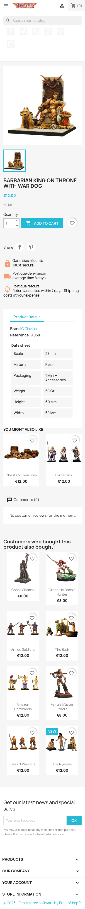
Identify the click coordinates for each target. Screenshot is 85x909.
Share (19, 247)
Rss (35, 31)
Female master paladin (62, 706)
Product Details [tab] (27, 317)
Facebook (11, 31)
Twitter (23, 31)
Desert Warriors (23, 764)
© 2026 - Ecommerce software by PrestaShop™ (42, 903)
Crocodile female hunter (62, 592)
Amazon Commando (23, 706)
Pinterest (60, 31)
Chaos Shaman (23, 590)
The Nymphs (62, 764)
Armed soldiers (23, 649)
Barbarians (63, 475)
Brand (15, 328)
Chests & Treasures (21, 475)
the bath (62, 649)
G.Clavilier (29, 328)
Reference (19, 335)
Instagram (11, 44)
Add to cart (42, 223)
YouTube (48, 31)
